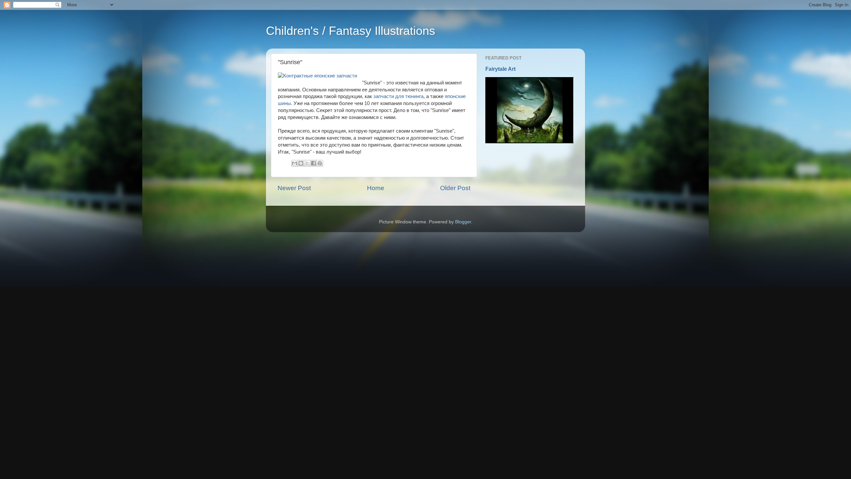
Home (375, 187)
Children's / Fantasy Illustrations (350, 31)
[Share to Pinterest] (319, 163)
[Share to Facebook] (313, 163)
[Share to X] (307, 163)
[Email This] (294, 163)
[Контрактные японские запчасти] (317, 75)
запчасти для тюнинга (398, 96)
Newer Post (294, 187)
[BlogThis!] (301, 163)
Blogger (463, 221)
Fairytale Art (500, 69)
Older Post (455, 187)
